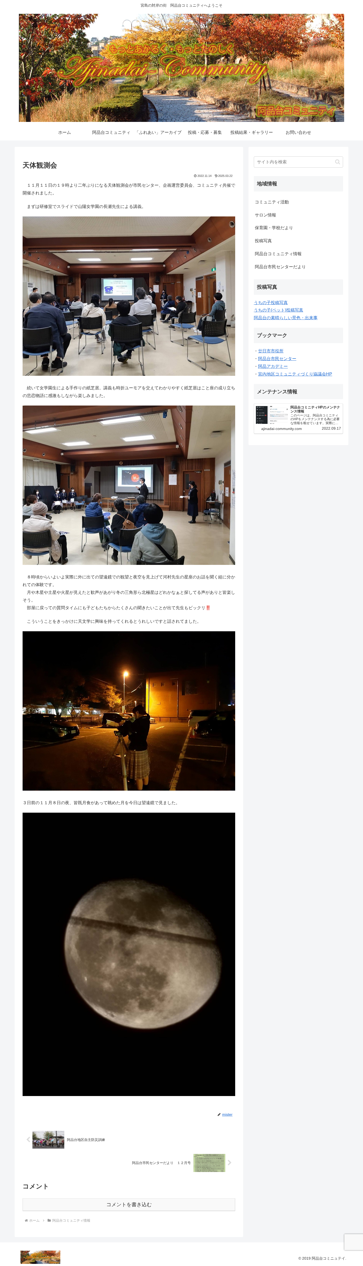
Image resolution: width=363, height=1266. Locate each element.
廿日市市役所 (271, 351)
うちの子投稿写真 (271, 302)
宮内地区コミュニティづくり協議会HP (295, 374)
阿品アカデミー (273, 366)
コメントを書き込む (129, 1204)
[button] (337, 162)
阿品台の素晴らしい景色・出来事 (286, 318)
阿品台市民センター (277, 358)
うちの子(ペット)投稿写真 (278, 310)
